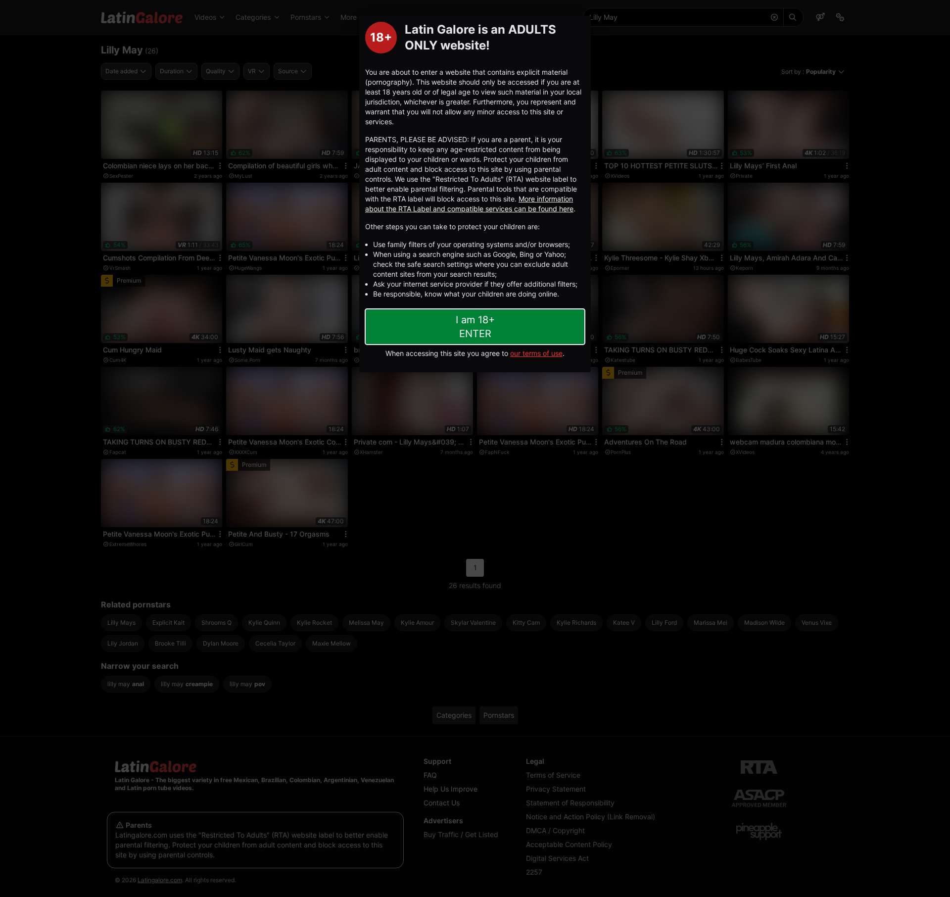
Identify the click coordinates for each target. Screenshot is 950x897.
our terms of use (536, 353)
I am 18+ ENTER (475, 327)
